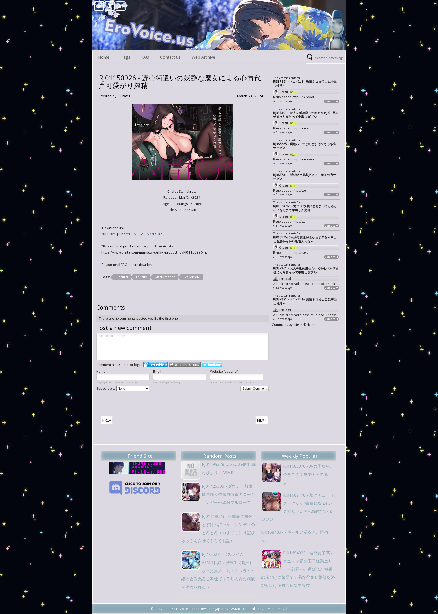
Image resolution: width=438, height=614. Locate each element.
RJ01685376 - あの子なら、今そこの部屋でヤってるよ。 (308, 474)
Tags (125, 57)
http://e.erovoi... (304, 97)
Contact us (170, 57)
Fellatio (141, 277)
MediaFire (154, 234)
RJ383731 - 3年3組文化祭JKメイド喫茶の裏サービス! (304, 177)
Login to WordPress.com (185, 364)
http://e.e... (300, 190)
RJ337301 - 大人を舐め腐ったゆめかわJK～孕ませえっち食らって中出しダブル (306, 115)
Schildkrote (192, 277)
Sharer (125, 234)
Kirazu (283, 92)
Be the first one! (166, 318)
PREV (106, 420)
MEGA (139, 234)
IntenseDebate (304, 324)
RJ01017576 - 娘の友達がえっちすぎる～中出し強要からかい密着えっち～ (305, 239)
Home (104, 57)
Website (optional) (224, 371)
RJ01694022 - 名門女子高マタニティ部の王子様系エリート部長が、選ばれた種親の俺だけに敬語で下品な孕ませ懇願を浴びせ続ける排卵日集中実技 (298, 569)
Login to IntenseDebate (155, 364)
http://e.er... (301, 252)
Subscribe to (106, 388)
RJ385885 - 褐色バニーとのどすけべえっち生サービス (304, 146)
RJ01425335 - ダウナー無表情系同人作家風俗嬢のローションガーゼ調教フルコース (228, 494)
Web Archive (203, 57)
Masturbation (165, 277)
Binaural (122, 277)
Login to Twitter (212, 364)
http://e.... (300, 221)
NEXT (261, 420)
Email (157, 371)
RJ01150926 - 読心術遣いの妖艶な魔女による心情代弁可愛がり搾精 (180, 81)
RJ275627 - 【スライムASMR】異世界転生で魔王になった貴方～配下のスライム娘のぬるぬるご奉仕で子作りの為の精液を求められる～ (218, 571)
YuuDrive (109, 234)
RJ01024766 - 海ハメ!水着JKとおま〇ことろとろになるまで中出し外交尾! (305, 208)
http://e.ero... (302, 128)
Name (100, 371)
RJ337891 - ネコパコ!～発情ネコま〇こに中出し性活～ (305, 83)
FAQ (145, 57)
